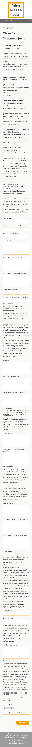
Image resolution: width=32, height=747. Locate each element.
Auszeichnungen (21, 734)
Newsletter (23, 739)
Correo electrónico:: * (10, 289)
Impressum (24, 742)
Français (8, 739)
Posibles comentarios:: (10, 645)
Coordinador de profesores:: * (13, 257)
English (23, 737)
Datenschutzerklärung (11, 742)
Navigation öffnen (8, 21)
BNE (17, 737)
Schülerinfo (9, 734)
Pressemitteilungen (12, 735)
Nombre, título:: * (8, 618)
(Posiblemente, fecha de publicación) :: (16, 519)
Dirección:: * (7, 241)
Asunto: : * (6, 360)
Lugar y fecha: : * (8, 610)
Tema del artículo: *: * (10, 503)
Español (15, 739)
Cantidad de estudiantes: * (12, 226)
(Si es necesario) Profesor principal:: (15, 273)
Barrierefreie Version (16, 740)
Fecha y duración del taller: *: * (13, 392)
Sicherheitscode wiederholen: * (14, 713)
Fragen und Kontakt (16, 743)
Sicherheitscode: (8, 704)
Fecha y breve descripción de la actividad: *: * (14, 450)
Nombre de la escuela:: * (11, 233)
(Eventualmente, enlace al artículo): (15, 535)
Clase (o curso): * (8, 218)
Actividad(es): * (8, 433)
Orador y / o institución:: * (11, 376)
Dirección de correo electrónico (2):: (15, 297)
